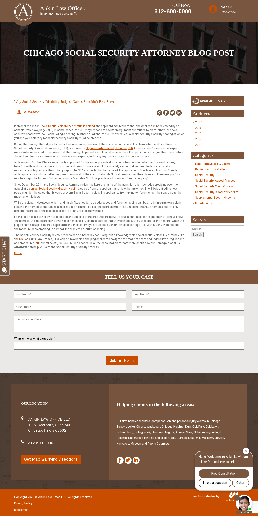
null (38, 243)
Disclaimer (21, 510)
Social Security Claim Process (214, 186)
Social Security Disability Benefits (216, 192)
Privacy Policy (23, 503)
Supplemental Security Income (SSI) (109, 148)
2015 (198, 133)
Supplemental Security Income (215, 197)
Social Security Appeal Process (215, 180)
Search (197, 234)
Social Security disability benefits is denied (67, 126)
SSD (22, 239)
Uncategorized (204, 203)
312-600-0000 (172, 11)
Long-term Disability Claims (213, 163)
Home (18, 253)
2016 (198, 127)
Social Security (204, 175)
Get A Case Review (228, 9)
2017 (198, 122)
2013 (198, 139)
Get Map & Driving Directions (51, 459)
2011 (198, 144)
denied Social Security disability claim (53, 188)
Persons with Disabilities (211, 169)
